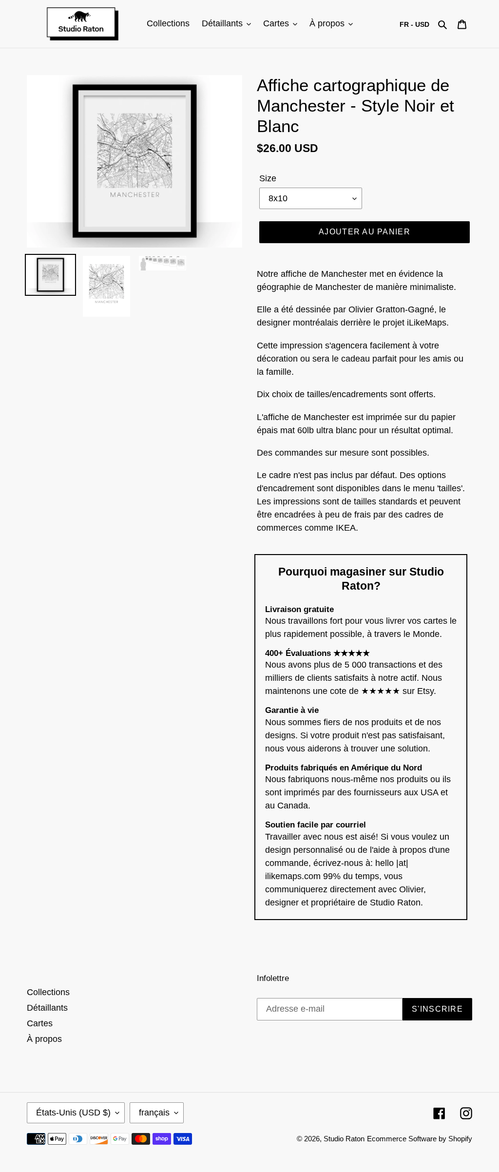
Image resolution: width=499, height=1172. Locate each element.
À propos (44, 1039)
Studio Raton (344, 1138)
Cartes (40, 1023)
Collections (48, 992)
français (154, 1112)
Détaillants (47, 1008)
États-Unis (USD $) (73, 1112)
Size (267, 178)
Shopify (460, 1138)
